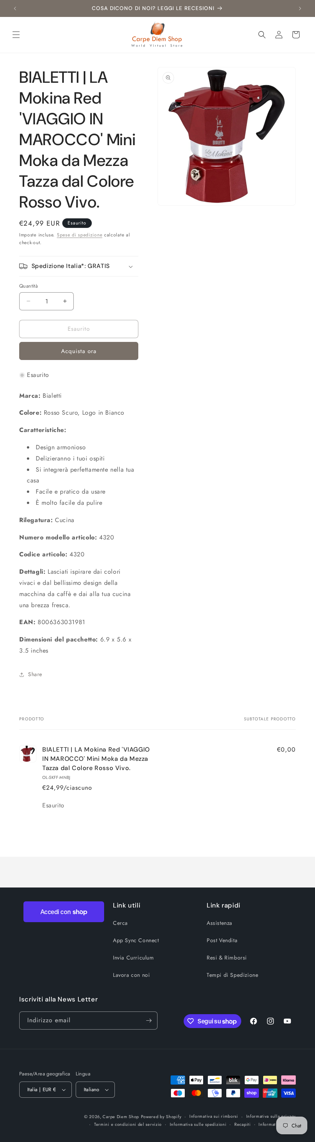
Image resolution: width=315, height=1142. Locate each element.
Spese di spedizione (79, 234)
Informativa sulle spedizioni (198, 1124)
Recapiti (242, 1124)
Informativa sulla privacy (271, 1116)
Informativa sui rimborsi (213, 1116)
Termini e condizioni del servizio (128, 1124)
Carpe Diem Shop (121, 1117)
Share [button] (35, 674)
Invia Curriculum (133, 957)
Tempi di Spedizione (232, 975)
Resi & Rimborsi (227, 957)
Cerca (120, 923)
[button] (16, 34)
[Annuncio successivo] (300, 8)
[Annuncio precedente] (15, 8)
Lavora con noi (131, 975)
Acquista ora (78, 351)
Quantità (28, 286)
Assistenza (219, 923)
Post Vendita (222, 940)
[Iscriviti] (148, 1020)
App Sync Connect (136, 940)
